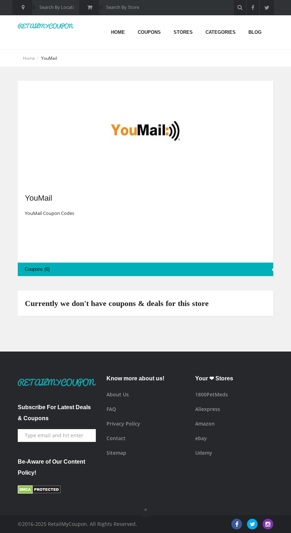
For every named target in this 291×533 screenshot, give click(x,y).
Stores (183, 32)
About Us (117, 394)
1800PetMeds (211, 394)
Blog (255, 32)
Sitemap (116, 452)
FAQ (111, 409)
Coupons (149, 32)
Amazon (205, 423)
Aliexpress (207, 409)
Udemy (203, 452)
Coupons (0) (37, 269)
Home (118, 32)
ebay (201, 438)
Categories (220, 32)
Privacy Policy (123, 423)
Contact (116, 438)
